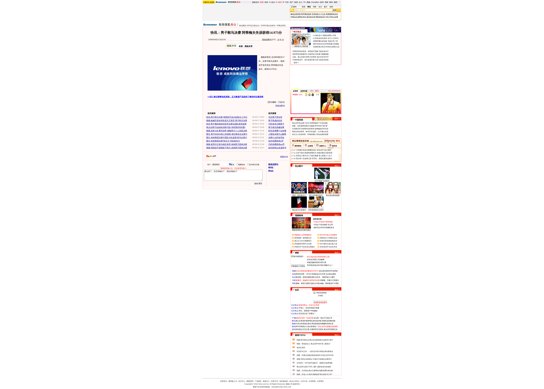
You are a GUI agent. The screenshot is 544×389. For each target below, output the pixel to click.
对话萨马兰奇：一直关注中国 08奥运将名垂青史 (315, 351)
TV (304, 2)
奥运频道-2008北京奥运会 (249, 26)
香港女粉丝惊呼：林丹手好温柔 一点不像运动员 (310, 132)
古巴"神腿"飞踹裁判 (322, 181)
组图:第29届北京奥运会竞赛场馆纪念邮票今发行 (315, 340)
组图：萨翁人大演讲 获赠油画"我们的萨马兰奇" (314, 374)
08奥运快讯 (281, 26)
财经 (280, 2)
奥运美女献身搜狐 (333, 195)
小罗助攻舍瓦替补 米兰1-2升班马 (326, 38)
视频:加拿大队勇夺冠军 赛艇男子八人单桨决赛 (226, 131)
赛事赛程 (298, 146)
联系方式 (274, 381)
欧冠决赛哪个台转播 (277, 131)
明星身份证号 (320, 17)
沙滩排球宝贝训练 (316, 329)
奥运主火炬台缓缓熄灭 (303, 241)
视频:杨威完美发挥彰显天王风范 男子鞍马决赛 (226, 120)
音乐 (320, 7)
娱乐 (273, 2)
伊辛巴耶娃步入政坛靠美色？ (307, 326)
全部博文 (320, 381)
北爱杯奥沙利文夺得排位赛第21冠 (326, 47)
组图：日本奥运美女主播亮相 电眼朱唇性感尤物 (315, 371)
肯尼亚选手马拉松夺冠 (328, 247)
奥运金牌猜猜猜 (334, 91)
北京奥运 (294, 305)
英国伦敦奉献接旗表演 (328, 241)
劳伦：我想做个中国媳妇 (308, 311)
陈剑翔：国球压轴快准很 (305, 277)
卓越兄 (309, 262)
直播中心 (322, 146)
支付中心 (241, 381)
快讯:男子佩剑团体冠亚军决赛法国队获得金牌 (226, 124)
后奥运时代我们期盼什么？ (323, 265)
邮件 (322, 2)
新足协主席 (311, 17)
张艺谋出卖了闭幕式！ (307, 314)
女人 (300, 2)
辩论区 (270, 171)
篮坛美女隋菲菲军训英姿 (328, 271)
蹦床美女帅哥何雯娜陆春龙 (324, 228)
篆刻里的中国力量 (319, 262)
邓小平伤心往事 (332, 17)
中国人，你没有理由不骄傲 (309, 308)
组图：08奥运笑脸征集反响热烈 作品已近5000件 (315, 355)
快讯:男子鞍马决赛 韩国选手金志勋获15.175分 (226, 117)
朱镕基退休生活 (332, 14)
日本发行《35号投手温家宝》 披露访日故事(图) (314, 363)
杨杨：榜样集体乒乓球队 (329, 283)
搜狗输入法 (232, 381)
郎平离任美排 (306, 14)
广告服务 (258, 381)
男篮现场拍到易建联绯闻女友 (322, 324)
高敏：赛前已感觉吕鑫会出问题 (308, 283)
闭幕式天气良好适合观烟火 (305, 247)
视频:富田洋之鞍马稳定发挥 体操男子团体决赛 (226, 144)
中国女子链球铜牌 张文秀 (323, 225)
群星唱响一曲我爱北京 (303, 238)
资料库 (334, 146)
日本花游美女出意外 (316, 210)
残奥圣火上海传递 (301, 46)
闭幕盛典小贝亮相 (298, 266)
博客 (326, 2)
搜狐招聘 (249, 381)
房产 (291, 2)
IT (283, 2)
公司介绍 (304, 381)
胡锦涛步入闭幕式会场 (328, 238)
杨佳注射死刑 (296, 14)
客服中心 (266, 381)
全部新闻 (312, 381)
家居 (296, 2)
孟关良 (309, 260)
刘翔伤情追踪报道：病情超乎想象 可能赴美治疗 (311, 51)
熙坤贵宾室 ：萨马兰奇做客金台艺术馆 (310, 274)
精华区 (270, 167)
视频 (308, 2)
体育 (266, 2)
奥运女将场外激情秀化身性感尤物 (308, 321)
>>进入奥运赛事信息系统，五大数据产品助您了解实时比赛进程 (235, 97)
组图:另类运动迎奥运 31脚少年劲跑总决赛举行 (314, 359)
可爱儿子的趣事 (318, 260)
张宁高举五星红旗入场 (328, 244)
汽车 (287, 2)
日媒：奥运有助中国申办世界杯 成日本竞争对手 (311, 57)
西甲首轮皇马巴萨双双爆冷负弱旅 (326, 44)
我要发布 (284, 157)
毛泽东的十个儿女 (318, 14)
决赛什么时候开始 (276, 137)
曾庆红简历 (301, 348)
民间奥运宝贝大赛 (302, 329)
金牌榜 (295, 91)
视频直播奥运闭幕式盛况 (301, 230)
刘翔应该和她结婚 (328, 321)
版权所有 (296, 384)
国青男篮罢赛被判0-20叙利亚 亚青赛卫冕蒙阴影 (311, 54)
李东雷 (309, 265)
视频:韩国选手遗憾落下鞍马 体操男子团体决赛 (226, 148)
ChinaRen (315, 2)
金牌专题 (303, 91)
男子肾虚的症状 (275, 120)
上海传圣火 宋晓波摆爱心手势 (325, 35)
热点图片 (299, 166)
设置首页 (223, 381)
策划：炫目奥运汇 (299, 195)
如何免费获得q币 (275, 141)
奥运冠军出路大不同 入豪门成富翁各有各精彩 (314, 367)
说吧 (331, 7)
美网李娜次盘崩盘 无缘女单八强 (326, 41)
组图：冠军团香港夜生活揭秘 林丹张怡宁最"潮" (310, 126)
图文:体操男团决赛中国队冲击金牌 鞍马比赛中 (226, 137)
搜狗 (335, 2)
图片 (325, 7)
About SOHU (294, 381)
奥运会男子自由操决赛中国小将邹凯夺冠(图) (225, 127)
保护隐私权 (283, 381)
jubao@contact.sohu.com (281, 387)
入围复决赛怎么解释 (277, 134)
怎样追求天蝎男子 (276, 124)
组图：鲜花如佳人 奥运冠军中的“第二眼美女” (314, 344)
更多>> (296, 63)
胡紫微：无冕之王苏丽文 (329, 280)
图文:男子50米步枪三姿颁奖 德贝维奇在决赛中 (226, 134)
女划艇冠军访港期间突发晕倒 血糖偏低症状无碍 (310, 129)
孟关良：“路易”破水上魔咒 (325, 277)
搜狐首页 (255, 2)
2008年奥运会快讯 (268, 26)
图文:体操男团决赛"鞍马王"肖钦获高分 (223, 141)
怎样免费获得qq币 (276, 144)
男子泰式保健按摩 (276, 127)
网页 (309, 7)
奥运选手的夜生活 (330, 329)
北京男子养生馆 (275, 117)
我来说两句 (267, 40)
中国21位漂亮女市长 (298, 17)
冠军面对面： (318, 219)
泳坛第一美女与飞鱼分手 (323, 318)
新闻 (262, 2)
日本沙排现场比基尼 (303, 324)
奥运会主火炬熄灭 (299, 210)
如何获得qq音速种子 (277, 148)
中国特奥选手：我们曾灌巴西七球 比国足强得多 (311, 60)
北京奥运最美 (331, 274)
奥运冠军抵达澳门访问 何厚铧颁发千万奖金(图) (310, 123)
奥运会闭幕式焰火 (316, 195)
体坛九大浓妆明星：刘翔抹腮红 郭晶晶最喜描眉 (310, 134)
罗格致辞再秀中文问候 (303, 244)
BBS (331, 2)
